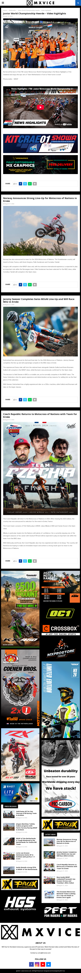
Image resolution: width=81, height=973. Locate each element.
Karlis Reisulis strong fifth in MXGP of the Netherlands (26, 868)
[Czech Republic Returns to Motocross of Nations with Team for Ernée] (49, 867)
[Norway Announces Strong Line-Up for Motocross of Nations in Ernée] (49, 842)
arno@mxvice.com (44, 953)
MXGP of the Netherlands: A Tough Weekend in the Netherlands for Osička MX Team (26, 841)
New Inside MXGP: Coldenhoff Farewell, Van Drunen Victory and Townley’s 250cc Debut (66, 880)
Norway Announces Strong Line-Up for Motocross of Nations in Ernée (67, 841)
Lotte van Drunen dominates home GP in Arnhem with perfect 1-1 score (25, 856)
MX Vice (62, 971)
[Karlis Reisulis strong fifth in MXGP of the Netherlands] (9, 870)
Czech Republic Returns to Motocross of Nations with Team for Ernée (67, 866)
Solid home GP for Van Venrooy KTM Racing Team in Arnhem (26, 813)
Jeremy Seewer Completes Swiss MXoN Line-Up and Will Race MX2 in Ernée (67, 854)
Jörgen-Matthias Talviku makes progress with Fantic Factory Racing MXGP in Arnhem (26, 827)
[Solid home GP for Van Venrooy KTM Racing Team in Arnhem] (9, 814)
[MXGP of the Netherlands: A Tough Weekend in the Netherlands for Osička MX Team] (9, 841)
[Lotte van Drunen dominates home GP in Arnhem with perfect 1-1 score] (9, 856)
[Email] (48, 964)
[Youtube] (42, 964)
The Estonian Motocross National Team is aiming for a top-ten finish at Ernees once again (66, 894)
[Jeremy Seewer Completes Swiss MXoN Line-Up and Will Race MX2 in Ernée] (49, 855)
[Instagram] (37, 964)
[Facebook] (31, 964)
